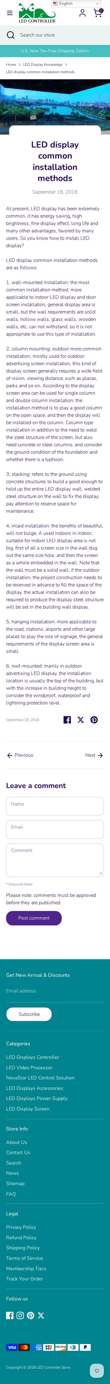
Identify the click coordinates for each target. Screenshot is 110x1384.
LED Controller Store (53, 1367)
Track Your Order (24, 1279)
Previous (23, 755)
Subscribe (29, 1014)
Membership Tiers (26, 1268)
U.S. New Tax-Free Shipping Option (55, 51)
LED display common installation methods (40, 71)
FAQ (11, 1194)
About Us (16, 1142)
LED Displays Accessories (34, 1088)
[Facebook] (9, 1315)
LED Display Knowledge (42, 64)
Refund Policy (21, 1237)
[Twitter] (41, 1315)
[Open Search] (10, 35)
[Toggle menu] (10, 13)
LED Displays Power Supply (37, 1098)
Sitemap (15, 1183)
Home (11, 64)
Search (13, 1163)
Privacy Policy (21, 1227)
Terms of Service (24, 1258)
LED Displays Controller (32, 1057)
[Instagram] (20, 1315)
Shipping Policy (23, 1247)
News (12, 1173)
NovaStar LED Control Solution (40, 1077)
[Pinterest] (30, 1315)
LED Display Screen (28, 1109)
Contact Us (18, 1152)
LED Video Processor (29, 1067)
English (65, 3)
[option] (55, 51)
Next (91, 755)
